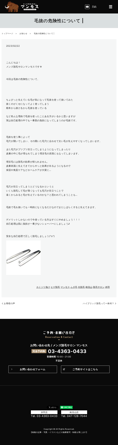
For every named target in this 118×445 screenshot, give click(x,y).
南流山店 (74, 412)
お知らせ (23, 33)
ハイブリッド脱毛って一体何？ (98, 303)
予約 (94, 6)
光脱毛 (81, 287)
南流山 (88, 287)
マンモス (65, 287)
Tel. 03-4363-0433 (44, 416)
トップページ (7, 33)
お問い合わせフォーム (32, 369)
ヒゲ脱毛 (55, 287)
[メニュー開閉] (110, 6)
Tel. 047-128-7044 (74, 416)
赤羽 (107, 287)
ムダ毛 (73, 287)
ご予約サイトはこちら (85, 369)
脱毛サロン (98, 287)
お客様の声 (9, 303)
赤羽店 (44, 412)
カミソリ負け (43, 287)
